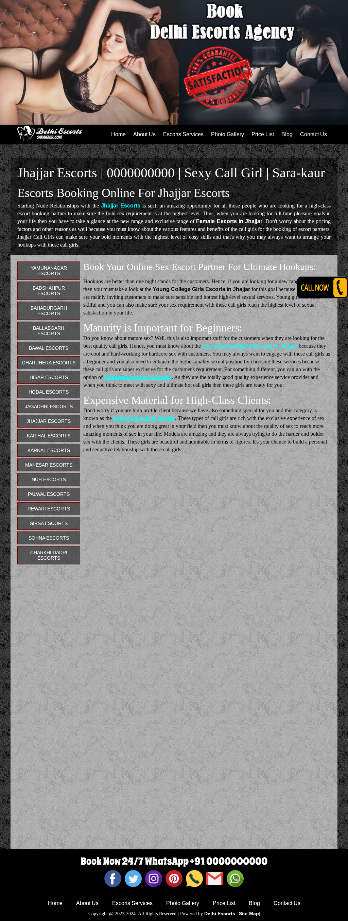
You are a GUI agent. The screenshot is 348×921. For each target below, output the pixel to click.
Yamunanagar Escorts (49, 270)
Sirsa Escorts (49, 523)
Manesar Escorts (48, 465)
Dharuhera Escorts (48, 362)
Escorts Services (183, 134)
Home (118, 134)
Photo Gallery (227, 134)
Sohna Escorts (49, 538)
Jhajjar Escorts (120, 206)
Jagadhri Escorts (49, 406)
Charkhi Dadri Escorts (48, 555)
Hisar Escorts (49, 377)
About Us (144, 134)
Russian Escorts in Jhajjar (138, 377)
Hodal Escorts (49, 392)
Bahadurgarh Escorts (49, 310)
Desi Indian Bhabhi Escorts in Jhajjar (249, 346)
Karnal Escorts (49, 450)
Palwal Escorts (49, 494)
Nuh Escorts (49, 479)
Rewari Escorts (49, 508)
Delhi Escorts (219, 913)
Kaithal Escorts (48, 435)
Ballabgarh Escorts (48, 330)
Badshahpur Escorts (49, 290)
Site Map (249, 913)
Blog (287, 134)
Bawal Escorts (48, 348)
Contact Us (313, 134)
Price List (262, 134)
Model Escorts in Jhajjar (144, 418)
